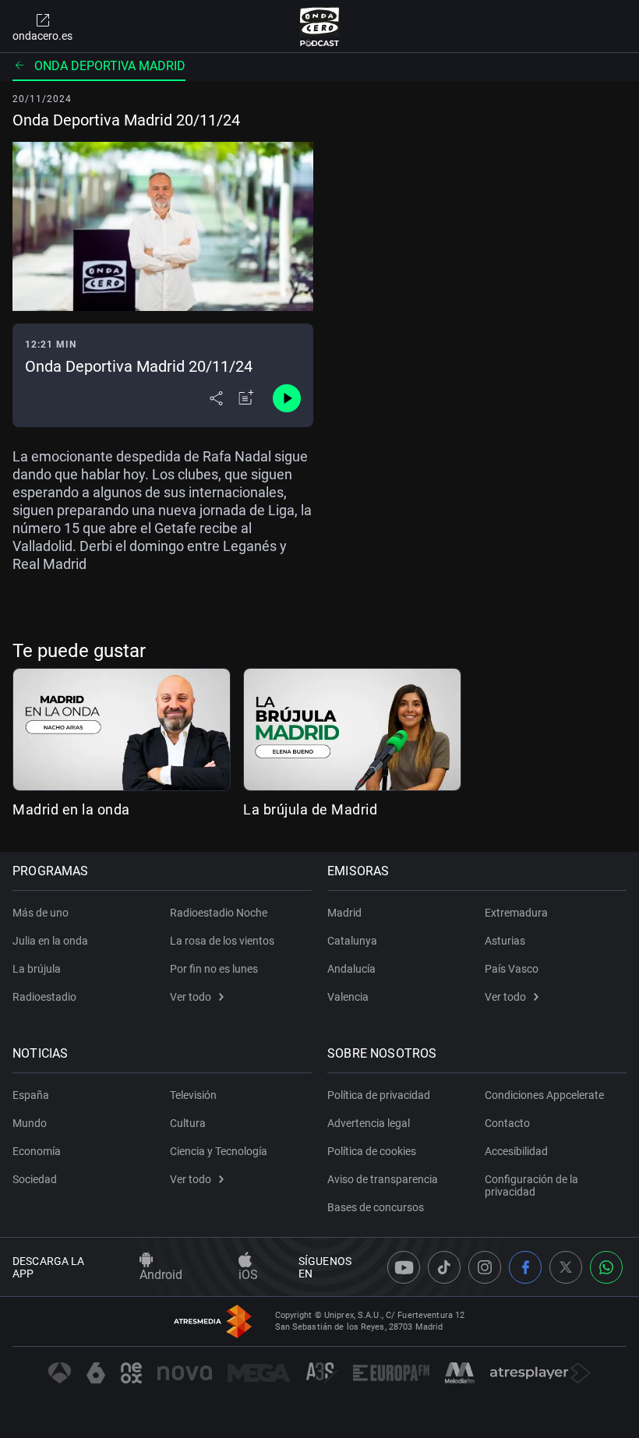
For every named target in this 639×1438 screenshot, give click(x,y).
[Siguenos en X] (565, 1267)
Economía (36, 1151)
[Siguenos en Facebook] (525, 1267)
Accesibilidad (516, 1151)
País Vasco (511, 969)
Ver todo (190, 997)
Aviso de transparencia (382, 1179)
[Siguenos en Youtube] (403, 1267)
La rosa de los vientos (222, 941)
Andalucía (351, 969)
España (30, 1095)
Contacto (507, 1123)
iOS (248, 1274)
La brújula (36, 969)
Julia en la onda (50, 941)
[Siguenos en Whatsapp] (606, 1267)
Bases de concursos (375, 1207)
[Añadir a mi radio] (246, 398)
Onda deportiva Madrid (109, 65)
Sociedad (34, 1179)
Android (160, 1274)
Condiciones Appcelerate (544, 1095)
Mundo (29, 1123)
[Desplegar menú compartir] (216, 398)
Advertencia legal (368, 1123)
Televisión (193, 1095)
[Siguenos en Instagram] (484, 1267)
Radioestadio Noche (218, 912)
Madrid (344, 912)
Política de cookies (371, 1151)
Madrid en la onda (71, 809)
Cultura (188, 1123)
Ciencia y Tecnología (218, 1151)
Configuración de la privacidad (531, 1185)
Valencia (348, 997)
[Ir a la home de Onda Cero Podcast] (320, 26)
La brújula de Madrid (310, 809)
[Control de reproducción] (287, 398)
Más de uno (40, 912)
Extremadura (516, 912)
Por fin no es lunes (214, 969)
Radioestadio (44, 997)
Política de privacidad (378, 1095)
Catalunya (352, 941)
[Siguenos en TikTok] (444, 1267)
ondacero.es (42, 36)
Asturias (505, 941)
